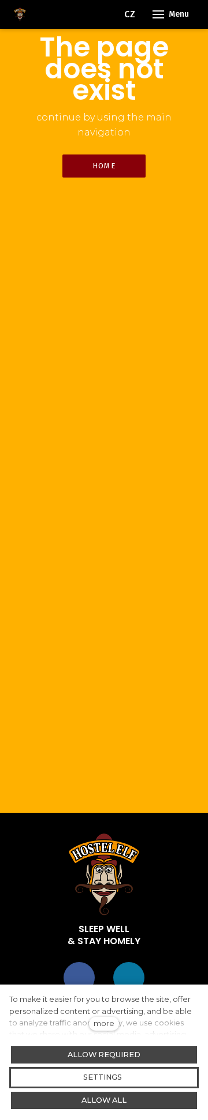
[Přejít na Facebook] (79, 978)
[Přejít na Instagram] (128, 978)
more (104, 1023)
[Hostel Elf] (20, 14)
